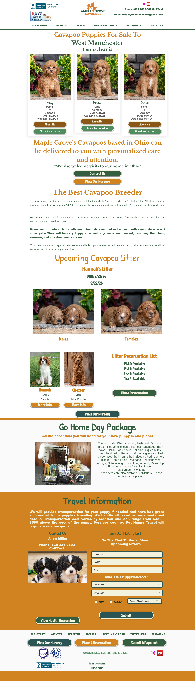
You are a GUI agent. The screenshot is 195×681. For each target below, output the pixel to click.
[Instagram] (143, 4)
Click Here (158, 204)
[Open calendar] (157, 601)
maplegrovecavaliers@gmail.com (142, 14)
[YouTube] (148, 4)
